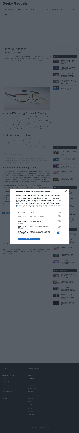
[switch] (59, 216)
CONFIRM (29, 238)
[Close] (66, 191)
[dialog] (39, 216)
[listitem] (39, 212)
